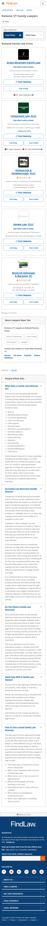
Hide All (14, 370)
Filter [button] (7, 22)
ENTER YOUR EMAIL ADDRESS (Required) (17, 854)
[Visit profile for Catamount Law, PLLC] (23, 108)
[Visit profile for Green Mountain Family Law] (23, 54)
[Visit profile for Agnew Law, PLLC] (23, 216)
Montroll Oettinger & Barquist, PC (23, 274)
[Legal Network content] (42, 907)
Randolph (27, 355)
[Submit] (42, 858)
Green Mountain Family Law (23, 62)
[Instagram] (26, 872)
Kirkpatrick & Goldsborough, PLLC (23, 172)
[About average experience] (32, 95)
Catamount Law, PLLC (24, 116)
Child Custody (32, 336)
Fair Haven (17, 355)
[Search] (42, 3)
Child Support (11, 342)
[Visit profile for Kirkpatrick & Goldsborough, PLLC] (23, 162)
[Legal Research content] (42, 900)
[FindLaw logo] (12, 3)
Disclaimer (23, 920)
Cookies (33, 920)
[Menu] (3, 3)
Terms (4, 920)
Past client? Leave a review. (23, 67)
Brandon (7, 355)
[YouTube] (11, 872)
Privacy (13, 920)
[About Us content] (42, 879)
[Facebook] (4, 872)
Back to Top (24, 814)
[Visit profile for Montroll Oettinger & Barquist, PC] (23, 265)
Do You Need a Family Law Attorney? (18, 608)
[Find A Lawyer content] (42, 886)
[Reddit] (34, 872)
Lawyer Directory (7, 10)
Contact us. (10, 842)
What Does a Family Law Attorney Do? (21, 387)
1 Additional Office (24, 131)
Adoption (24, 342)
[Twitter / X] (19, 872)
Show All (5, 370)
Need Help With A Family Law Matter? (19, 678)
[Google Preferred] (41, 872)
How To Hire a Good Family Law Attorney (20, 728)
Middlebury (8, 358)
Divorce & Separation (14, 336)
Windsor (37, 355)
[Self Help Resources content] (42, 893)
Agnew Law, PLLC (23, 224)
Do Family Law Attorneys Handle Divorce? (21, 490)
